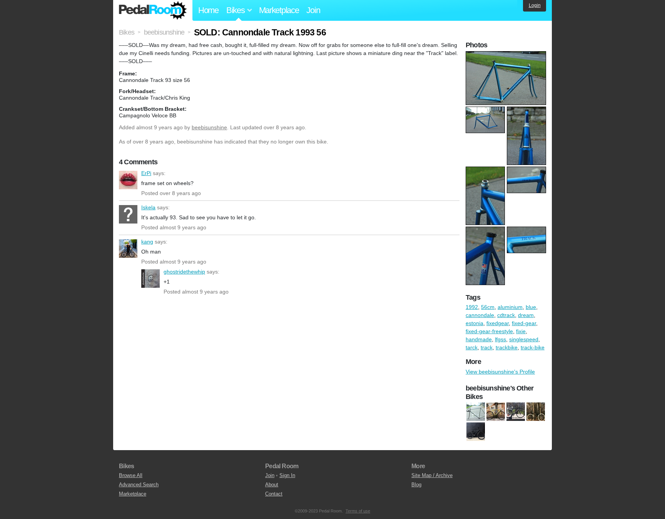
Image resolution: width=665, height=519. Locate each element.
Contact (273, 494)
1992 (472, 307)
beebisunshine (209, 127)
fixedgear (497, 323)
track (487, 347)
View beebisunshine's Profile (500, 372)
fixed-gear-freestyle (489, 331)
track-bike (533, 347)
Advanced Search (139, 484)
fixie (521, 331)
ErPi (128, 180)
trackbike (507, 347)
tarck (472, 347)
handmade (479, 339)
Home (208, 10)
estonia (474, 323)
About (271, 484)
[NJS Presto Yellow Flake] (496, 412)
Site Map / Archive (432, 475)
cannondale (480, 315)
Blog (416, 484)
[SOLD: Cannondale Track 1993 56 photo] (507, 55)
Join (313, 10)
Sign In (287, 475)
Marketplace (279, 10)
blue (531, 307)
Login (535, 5)
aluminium (510, 307)
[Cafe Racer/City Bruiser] (536, 412)
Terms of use (358, 511)
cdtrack (506, 315)
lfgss (500, 339)
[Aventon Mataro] (516, 412)
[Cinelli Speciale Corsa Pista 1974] (476, 412)
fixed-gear (524, 323)
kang (128, 248)
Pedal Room (153, 10)
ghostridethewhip (150, 278)
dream (526, 315)
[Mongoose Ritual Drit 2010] (476, 432)
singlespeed (523, 339)
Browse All (130, 475)
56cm (488, 307)
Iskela (128, 214)
